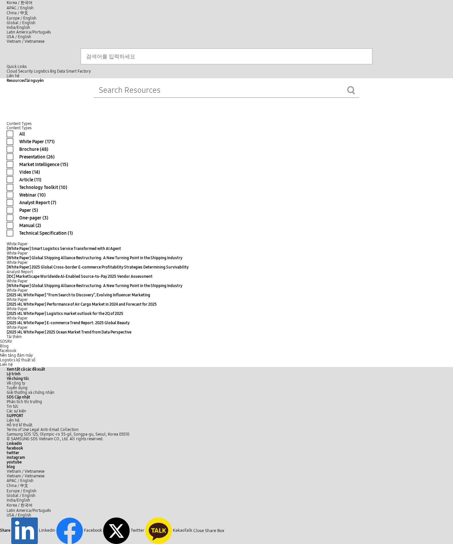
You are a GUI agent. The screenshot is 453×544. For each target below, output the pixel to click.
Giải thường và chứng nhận (30, 392)
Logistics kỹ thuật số (17, 360)
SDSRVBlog (6, 343)
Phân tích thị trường (24, 401)
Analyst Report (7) (37, 203)
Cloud (12, 71)
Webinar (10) (32, 195)
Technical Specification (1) (46, 233)
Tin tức (13, 406)
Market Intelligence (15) (43, 164)
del (365, 88)
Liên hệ (6, 364)
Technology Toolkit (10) (43, 187)
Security (25, 71)
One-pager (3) (33, 218)
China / (17, 13)
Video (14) (29, 172)
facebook (8, 350)
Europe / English (21, 18)
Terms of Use (18, 429)
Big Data (57, 71)
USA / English (19, 36)
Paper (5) (28, 210)
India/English (18, 27)
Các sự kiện (16, 411)
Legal (34, 429)
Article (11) (30, 180)
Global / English (21, 23)
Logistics (41, 71)
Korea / (19, 2)
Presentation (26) (37, 157)
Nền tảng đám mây (16, 355)
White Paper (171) (37, 142)
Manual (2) (30, 225)
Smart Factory (78, 71)
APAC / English (20, 8)
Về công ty (16, 383)
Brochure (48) (33, 149)
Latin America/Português (29, 32)
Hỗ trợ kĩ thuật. (20, 425)
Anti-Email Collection (59, 429)
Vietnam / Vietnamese (25, 41)
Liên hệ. (13, 420)
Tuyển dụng (17, 388)
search (351, 90)
